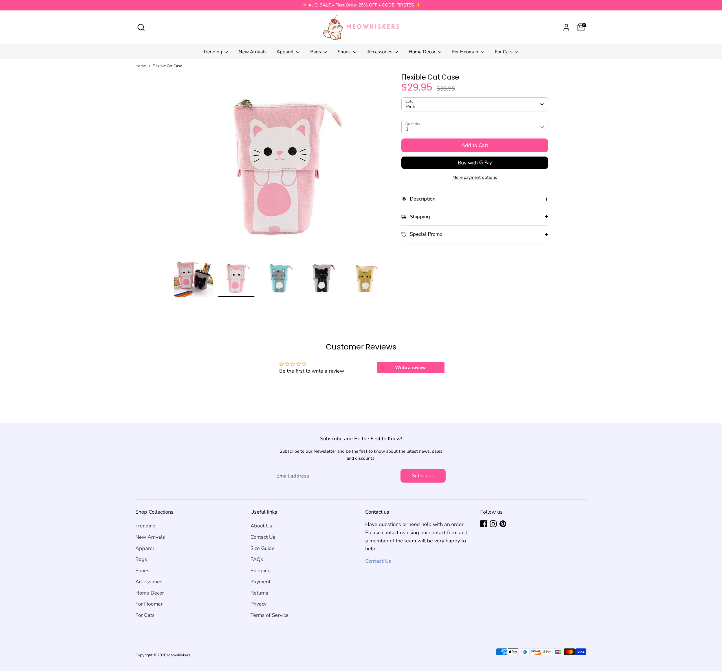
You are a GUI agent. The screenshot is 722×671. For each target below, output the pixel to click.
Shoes (345, 52)
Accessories (380, 52)
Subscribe (423, 475)
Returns (259, 592)
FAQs (256, 559)
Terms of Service (269, 615)
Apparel (285, 52)
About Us (261, 525)
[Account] (566, 27)
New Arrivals (253, 52)
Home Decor (423, 52)
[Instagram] (493, 523)
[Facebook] (483, 523)
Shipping (260, 570)
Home (140, 66)
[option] (279, 165)
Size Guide (262, 548)
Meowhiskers (178, 655)
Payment (260, 581)
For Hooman (465, 52)
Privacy (258, 603)
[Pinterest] (502, 523)
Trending (213, 52)
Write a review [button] (410, 367)
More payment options (474, 177)
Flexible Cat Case (167, 66)
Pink (410, 106)
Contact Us (262, 537)
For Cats (504, 52)
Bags (316, 52)
